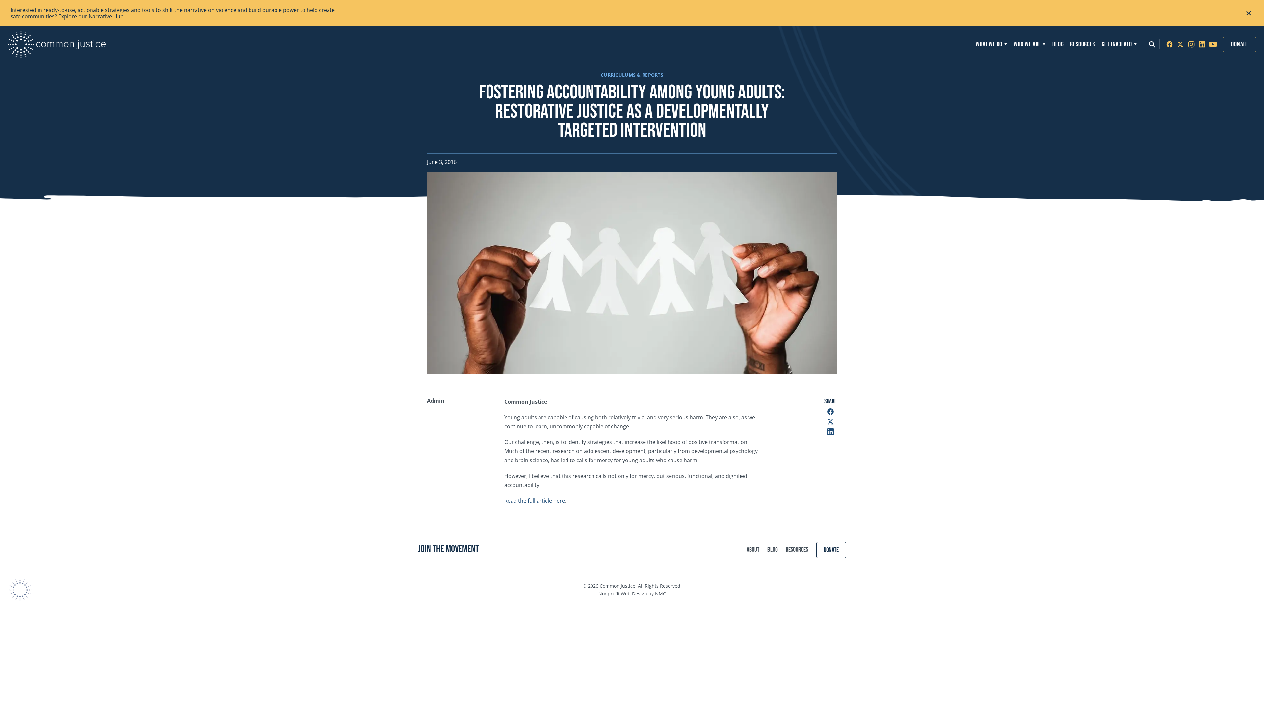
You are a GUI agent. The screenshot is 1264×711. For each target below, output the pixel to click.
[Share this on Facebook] (830, 412)
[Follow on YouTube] (1213, 44)
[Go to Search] (1152, 44)
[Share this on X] (830, 422)
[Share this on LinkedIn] (830, 431)
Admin (435, 400)
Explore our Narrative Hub (91, 16)
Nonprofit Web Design (622, 594)
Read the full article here (534, 500)
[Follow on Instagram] (1191, 44)
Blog (772, 550)
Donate (1239, 44)
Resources (797, 550)
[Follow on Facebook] (1169, 44)
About (753, 550)
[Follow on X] (1180, 44)
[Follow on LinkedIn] (1202, 44)
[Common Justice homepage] (57, 44)
